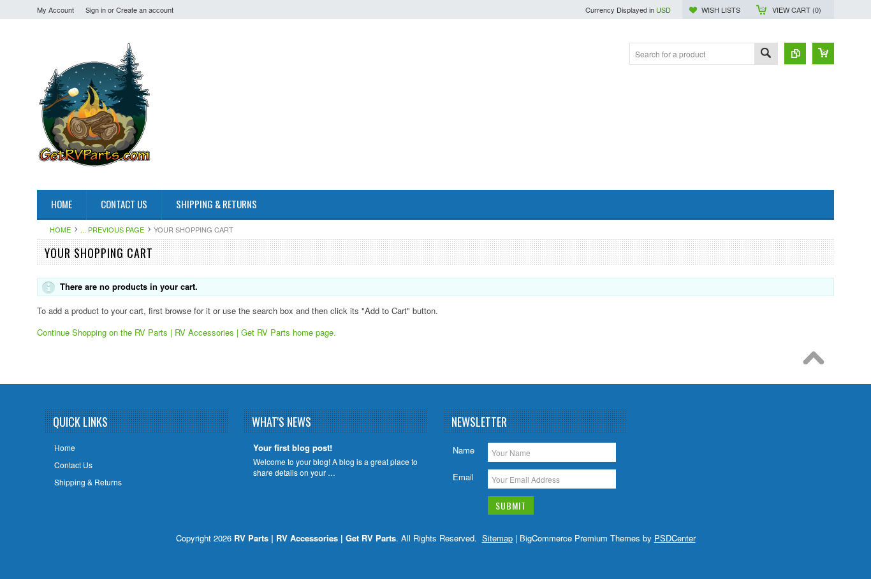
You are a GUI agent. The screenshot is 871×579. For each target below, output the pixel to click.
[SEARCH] (765, 54)
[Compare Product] (795, 53)
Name (463, 450)
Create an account (144, 9)
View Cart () (796, 9)
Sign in (95, 9)
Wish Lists (720, 9)
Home (60, 229)
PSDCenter (675, 538)
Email (463, 477)
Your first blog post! (292, 448)
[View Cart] (823, 53)
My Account (55, 9)
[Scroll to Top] (817, 361)
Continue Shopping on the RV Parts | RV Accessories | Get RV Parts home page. (186, 332)
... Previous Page (112, 229)
